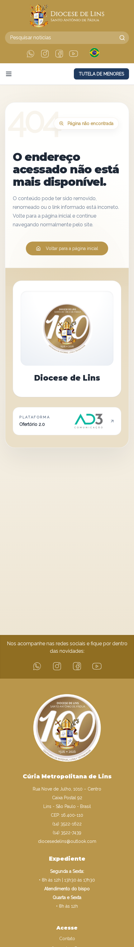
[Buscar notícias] (122, 38)
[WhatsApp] (30, 54)
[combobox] (67, 37)
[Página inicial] (67, 16)
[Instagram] (45, 54)
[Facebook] (59, 54)
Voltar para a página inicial (72, 248)
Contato (67, 938)
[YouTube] (73, 54)
